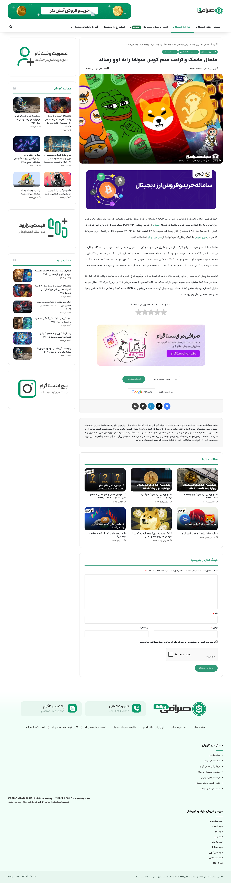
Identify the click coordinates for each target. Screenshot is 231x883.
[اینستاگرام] (27, 877)
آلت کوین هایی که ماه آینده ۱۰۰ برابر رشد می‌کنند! (107, 535)
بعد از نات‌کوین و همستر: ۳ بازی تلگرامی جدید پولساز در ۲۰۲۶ (55, 335)
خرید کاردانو (217, 842)
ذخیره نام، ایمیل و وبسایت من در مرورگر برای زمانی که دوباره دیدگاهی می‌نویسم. (177, 642)
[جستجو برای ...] (10, 27)
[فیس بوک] (167, 406)
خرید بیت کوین (216, 821)
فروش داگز (217, 863)
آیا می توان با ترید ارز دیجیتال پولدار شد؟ (30, 192)
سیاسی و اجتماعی (188, 52)
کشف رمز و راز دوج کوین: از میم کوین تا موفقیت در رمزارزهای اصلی (152, 535)
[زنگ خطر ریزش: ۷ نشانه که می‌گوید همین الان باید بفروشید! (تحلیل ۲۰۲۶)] (22, 307)
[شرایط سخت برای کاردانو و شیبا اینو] (197, 518)
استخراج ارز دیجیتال (114, 27)
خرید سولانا (217, 847)
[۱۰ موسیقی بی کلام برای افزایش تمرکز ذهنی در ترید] (57, 179)
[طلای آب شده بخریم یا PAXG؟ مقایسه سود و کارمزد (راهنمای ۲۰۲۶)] (22, 275)
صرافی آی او (154, 237)
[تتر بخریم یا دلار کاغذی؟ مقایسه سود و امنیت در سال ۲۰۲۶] (22, 323)
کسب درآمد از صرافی (35, 727)
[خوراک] (35, 877)
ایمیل (214, 627)
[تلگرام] (23, 877)
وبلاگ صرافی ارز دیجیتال (204, 44)
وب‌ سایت (144, 627)
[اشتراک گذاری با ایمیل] (143, 406)
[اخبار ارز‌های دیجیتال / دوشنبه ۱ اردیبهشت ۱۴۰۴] (151, 479)
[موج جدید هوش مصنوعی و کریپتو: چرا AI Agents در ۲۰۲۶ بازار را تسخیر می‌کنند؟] (57, 144)
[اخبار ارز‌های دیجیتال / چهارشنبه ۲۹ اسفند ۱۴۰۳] (197, 479)
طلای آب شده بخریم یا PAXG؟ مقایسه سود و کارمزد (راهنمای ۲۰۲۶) (53, 272)
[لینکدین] (151, 406)
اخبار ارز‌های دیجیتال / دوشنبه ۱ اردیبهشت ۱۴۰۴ (156, 496)
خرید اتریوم (217, 826)
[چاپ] (135, 406)
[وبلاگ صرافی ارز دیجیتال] (210, 10)
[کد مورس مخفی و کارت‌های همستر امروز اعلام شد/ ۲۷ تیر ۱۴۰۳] (105, 479)
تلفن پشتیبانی (119, 706)
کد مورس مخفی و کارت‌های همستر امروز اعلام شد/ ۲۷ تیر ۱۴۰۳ (108, 496)
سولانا (156, 225)
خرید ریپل (218, 837)
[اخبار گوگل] (141, 392)
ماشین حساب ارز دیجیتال (124, 727)
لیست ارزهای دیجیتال (95, 727)
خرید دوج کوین (216, 852)
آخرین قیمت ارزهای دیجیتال (65, 727)
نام (215, 613)
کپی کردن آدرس (134, 379)
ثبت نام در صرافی (178, 727)
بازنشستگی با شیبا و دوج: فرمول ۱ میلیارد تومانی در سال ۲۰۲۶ (27, 119)
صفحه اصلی (199, 727)
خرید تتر (219, 831)
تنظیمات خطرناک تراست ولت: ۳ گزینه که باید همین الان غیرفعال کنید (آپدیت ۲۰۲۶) (58, 121)
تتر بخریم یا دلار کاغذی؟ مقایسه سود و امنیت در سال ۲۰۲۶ (53, 320)
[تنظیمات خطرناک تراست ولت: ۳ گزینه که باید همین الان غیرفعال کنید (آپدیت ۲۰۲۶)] (57, 105)
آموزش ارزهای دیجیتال (85, 27)
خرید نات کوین (216, 858)
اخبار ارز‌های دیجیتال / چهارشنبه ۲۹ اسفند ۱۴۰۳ (200, 496)
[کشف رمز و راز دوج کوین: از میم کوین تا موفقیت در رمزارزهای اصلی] (151, 518)
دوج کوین (201, 237)
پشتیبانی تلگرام (54, 706)
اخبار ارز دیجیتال (182, 27)
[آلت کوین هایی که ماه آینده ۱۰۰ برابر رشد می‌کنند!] (105, 518)
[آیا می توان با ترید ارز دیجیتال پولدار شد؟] (26, 179)
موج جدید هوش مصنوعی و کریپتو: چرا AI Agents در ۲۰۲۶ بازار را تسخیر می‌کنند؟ (57, 158)
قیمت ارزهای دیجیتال (208, 27)
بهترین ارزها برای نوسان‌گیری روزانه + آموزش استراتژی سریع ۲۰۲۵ (27, 158)
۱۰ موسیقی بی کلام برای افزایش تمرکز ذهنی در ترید (58, 192)
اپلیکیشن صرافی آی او (153, 727)
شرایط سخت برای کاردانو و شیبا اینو (200, 533)
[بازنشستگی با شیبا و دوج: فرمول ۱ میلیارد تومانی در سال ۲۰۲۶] (26, 105)
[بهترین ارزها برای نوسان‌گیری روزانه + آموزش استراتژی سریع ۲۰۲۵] (26, 144)
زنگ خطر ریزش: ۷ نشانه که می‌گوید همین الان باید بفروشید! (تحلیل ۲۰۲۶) (54, 305)
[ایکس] (159, 406)
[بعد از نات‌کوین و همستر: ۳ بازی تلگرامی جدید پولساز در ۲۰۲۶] (22, 338)
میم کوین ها (170, 52)
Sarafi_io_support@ (20, 798)
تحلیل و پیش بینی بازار (150, 27)
